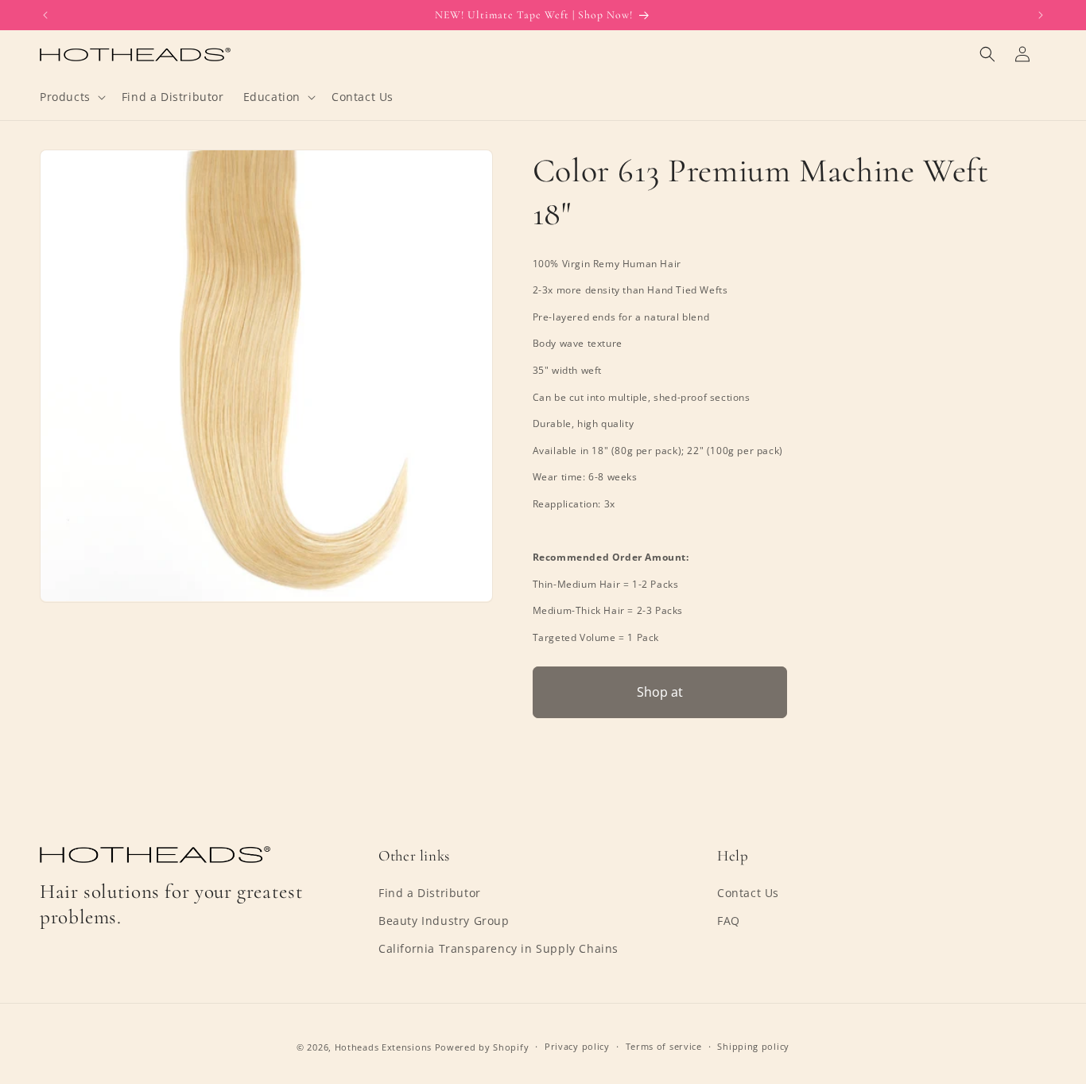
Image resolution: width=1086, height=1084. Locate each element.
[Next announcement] (1040, 15)
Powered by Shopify (482, 1047)
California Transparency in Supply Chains (498, 948)
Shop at (660, 692)
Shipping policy (753, 1046)
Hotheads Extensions (383, 1047)
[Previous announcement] (45, 15)
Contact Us (748, 892)
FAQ (728, 920)
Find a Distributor (429, 892)
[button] (71, 97)
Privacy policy (577, 1046)
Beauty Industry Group (444, 920)
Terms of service (664, 1046)
